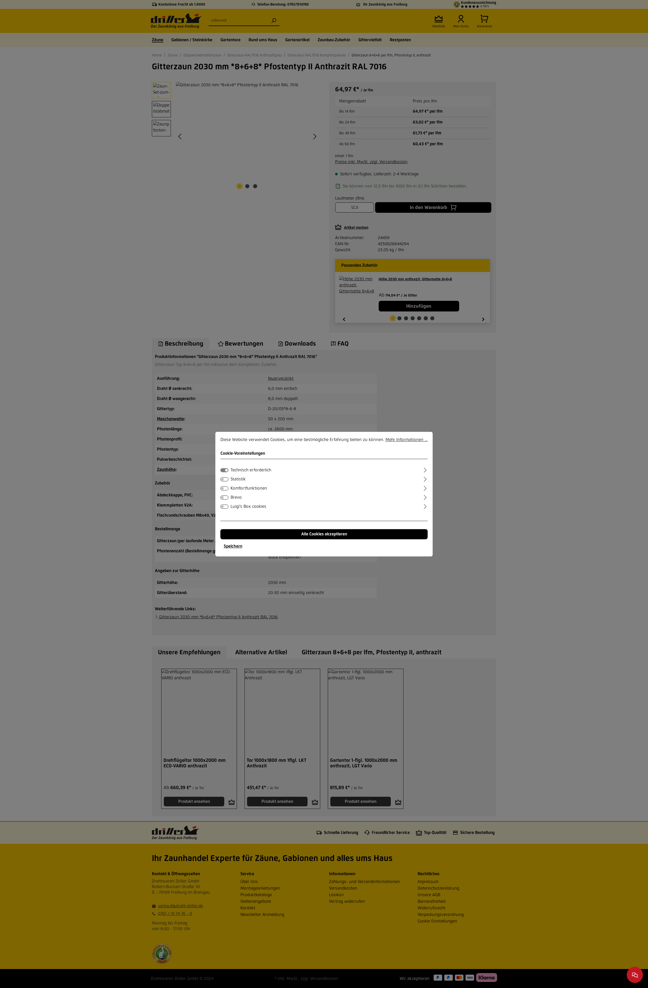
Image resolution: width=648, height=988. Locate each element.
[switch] (224, 479)
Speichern (233, 546)
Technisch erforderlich (251, 470)
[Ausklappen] (425, 469)
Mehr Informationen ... (407, 440)
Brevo (236, 497)
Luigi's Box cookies (248, 506)
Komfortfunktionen (249, 488)
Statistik (238, 479)
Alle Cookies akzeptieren (324, 534)
